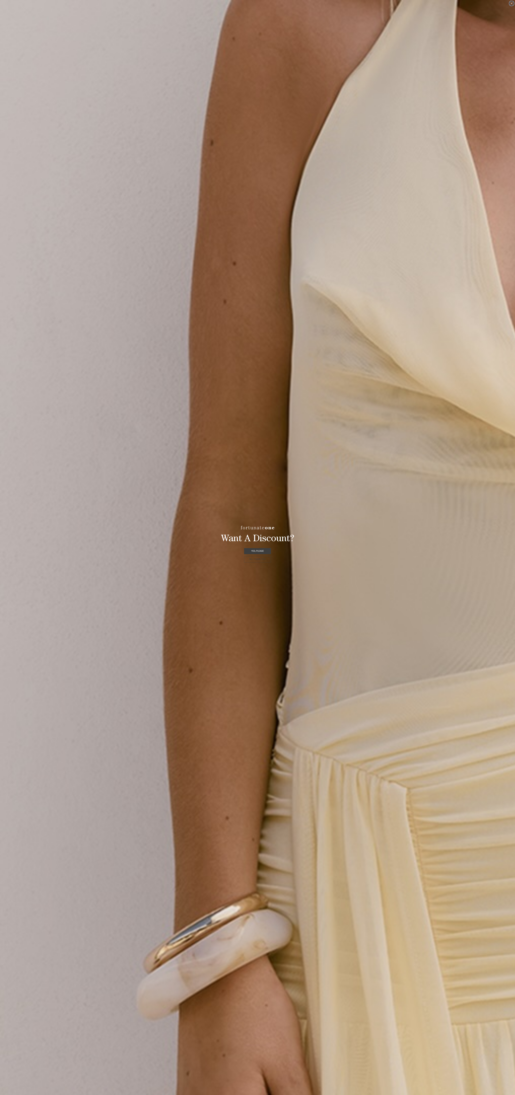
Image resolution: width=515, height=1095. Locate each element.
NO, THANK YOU (257, 559)
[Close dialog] (511, 3)
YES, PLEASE (257, 551)
